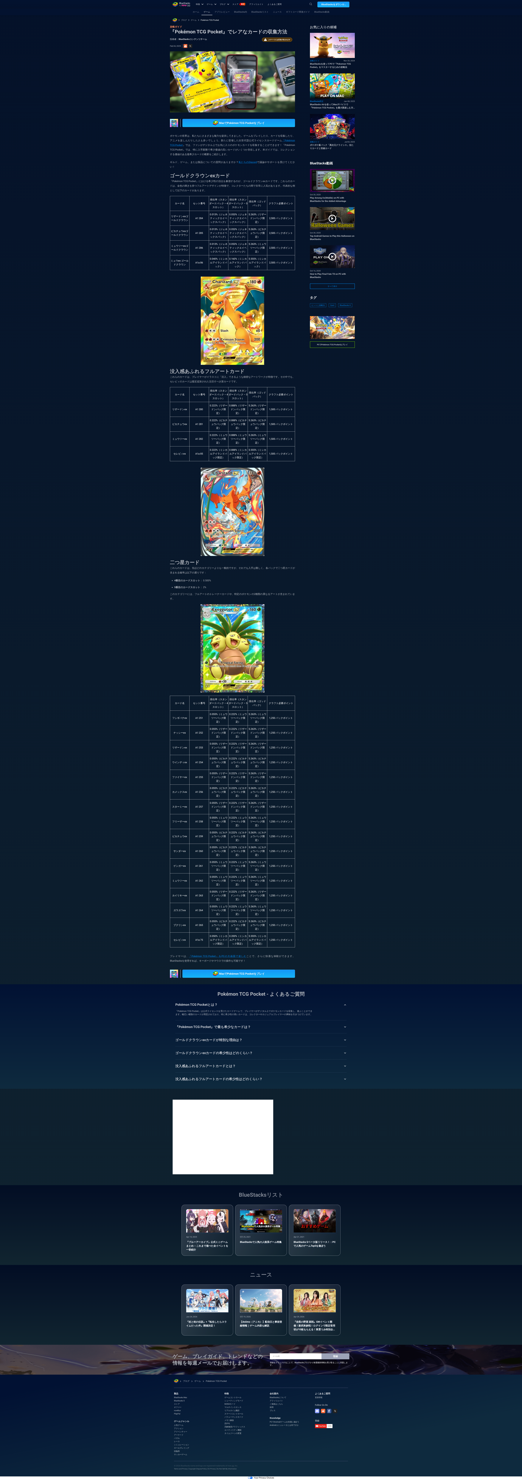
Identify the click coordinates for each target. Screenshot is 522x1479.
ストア (238, 4)
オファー (177, 1407)
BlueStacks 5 (179, 1401)
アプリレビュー (222, 12)
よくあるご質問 (275, 4)
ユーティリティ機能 (232, 1430)
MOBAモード (229, 1404)
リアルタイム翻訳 (231, 1410)
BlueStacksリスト (260, 12)
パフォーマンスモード (233, 1417)
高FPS (227, 1423)
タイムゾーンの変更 (232, 1433)
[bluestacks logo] (181, 4)
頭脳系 (177, 1451)
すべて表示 (332, 286)
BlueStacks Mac (180, 1397)
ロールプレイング (181, 1448)
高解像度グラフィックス (234, 1427)
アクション (178, 1428)
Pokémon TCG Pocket (210, 20)
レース (177, 1441)
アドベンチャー (180, 1432)
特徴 (198, 4)
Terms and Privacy (181, 1469)
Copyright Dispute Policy (198, 1469)
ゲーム (210, 4)
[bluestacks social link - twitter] (335, 1411)
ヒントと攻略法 (318, 305)
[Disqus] (223, 1137)
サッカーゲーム (180, 1454)
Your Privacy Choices (264, 1477)
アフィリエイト (256, 4)
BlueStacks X (345, 305)
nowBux (177, 1410)
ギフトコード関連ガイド (298, 12)
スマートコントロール (233, 1414)
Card (332, 305)
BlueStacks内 (240, 12)
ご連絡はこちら (276, 1404)
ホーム (196, 12)
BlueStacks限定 (316, 101)
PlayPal (177, 1414)
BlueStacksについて (278, 1397)
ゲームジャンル (181, 1421)
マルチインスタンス (232, 1407)
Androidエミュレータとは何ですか (284, 1425)
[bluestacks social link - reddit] (323, 1411)
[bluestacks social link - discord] (317, 1411)
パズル (177, 1438)
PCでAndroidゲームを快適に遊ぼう (284, 1422)
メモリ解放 (229, 1420)
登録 (335, 1356)
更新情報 (318, 1397)
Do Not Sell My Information (227, 1469)
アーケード (178, 1435)
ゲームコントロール (232, 1397)
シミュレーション (181, 1445)
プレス (272, 1410)
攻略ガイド (314, 61)
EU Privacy (212, 1469)
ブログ (223, 4)
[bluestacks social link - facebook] (329, 1411)
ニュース (277, 12)
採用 (272, 1407)
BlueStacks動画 (321, 12)
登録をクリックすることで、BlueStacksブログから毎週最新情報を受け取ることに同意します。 (309, 1363)
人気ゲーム (178, 1425)
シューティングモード (233, 1401)
